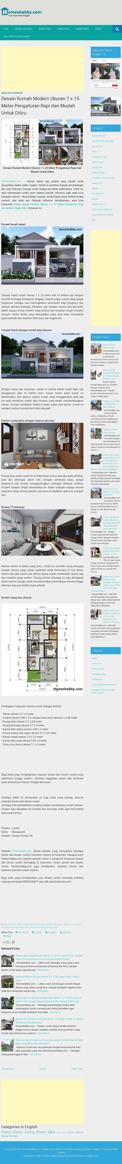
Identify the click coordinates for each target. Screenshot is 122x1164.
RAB (94, 220)
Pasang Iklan (97, 679)
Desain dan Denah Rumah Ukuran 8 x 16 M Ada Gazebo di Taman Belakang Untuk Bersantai (111, 523)
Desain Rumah (98, 136)
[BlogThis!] (7, 942)
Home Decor (12, 1132)
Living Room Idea (39, 1132)
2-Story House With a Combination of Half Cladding (111, 404)
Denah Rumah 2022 (13, 924)
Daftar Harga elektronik (102, 209)
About (94, 658)
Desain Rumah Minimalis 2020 (15, 927)
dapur (94, 152)
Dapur (98, 29)
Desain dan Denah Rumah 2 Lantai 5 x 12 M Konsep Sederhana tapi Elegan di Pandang (111, 616)
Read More (43, 970)
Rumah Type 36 (98, 204)
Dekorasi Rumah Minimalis (70, 1156)
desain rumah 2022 (72, 924)
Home (6, 29)
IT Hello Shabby (41, 1156)
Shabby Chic (92, 1156)
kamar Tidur (97, 183)
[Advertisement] (42, 69)
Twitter (38, 932)
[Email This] (4, 942)
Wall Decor (62, 1133)
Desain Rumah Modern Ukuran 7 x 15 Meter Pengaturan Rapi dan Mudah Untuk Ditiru (40, 106)
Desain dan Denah (23, 29)
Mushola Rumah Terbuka (103, 215)
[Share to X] (10, 942)
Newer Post (8, 1068)
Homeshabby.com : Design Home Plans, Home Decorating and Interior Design (60, 1149)
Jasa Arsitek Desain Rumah (16, 36)
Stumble (66, 932)
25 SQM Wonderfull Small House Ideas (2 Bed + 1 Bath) (111, 551)
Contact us (97, 664)
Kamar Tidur (63, 29)
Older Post (77, 1068)
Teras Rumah (98, 162)
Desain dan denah (54, 924)
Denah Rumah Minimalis (34, 924)
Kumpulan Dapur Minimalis (103, 178)
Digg (8, 935)
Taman (95, 188)
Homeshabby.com (11, 181)
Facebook (23, 932)
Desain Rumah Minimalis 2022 (44, 927)
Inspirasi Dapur (98, 173)
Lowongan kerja (99, 674)
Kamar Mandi (82, 29)
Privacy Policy (98, 669)
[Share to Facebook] (13, 942)
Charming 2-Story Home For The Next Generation (111, 492)
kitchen (13, 1136)
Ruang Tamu (45, 29)
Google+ (52, 932)
